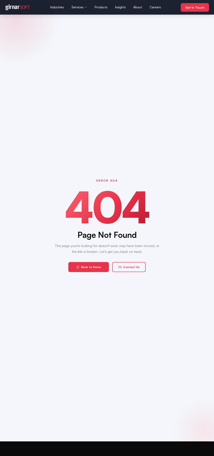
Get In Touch (194, 7)
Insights (120, 7)
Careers (155, 7)
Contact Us (131, 267)
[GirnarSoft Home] (17, 7)
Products (100, 7)
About (137, 7)
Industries (57, 7)
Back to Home (91, 267)
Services (77, 7)
